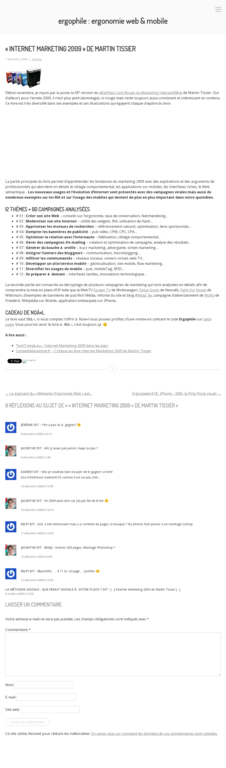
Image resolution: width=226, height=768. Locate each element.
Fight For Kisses (193, 290)
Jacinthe (37, 59)
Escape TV (102, 290)
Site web (12, 709)
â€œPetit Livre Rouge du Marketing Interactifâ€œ (140, 92)
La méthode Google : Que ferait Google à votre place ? (53, 589)
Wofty (209, 295)
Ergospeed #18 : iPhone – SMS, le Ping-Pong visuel (176, 393)
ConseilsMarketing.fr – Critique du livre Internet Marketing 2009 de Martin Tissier (83, 350)
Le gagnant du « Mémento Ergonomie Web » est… (48, 393)
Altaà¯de (145, 295)
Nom (9, 684)
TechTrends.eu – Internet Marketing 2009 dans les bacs (62, 345)
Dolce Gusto (149, 290)
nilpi (25, 524)
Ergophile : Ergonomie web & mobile (113, 20)
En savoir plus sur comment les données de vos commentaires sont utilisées (154, 733)
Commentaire (18, 629)
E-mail (10, 697)
